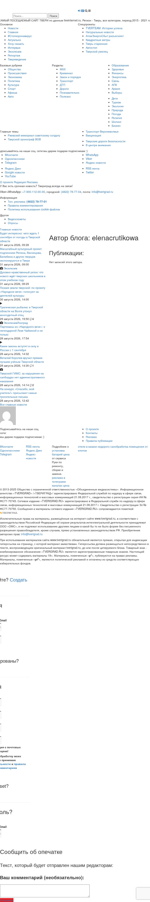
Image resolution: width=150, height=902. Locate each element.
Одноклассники (15, 159)
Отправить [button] (6, 900)
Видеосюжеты (17, 219)
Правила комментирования (25, 205)
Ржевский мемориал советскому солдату (34, 135)
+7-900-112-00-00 (33, 192)
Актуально (14, 40)
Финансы (117, 73)
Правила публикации (99, 441)
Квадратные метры (98, 40)
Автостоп (91, 47)
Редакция (20, 182)
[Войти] (79, 10)
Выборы (117, 92)
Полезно (65, 96)
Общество (14, 69)
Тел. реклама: (27, 201)
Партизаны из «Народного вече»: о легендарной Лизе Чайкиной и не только (22, 330)
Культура (13, 85)
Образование (120, 65)
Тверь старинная (96, 44)
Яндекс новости (96, 162)
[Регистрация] (82, 10)
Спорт (12, 88)
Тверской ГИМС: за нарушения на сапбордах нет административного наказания (22, 377)
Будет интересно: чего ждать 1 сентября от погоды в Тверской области (20, 237)
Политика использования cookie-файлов (34, 209)
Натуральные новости (100, 32)
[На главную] (36, 6)
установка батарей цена (61, 452)
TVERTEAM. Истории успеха (104, 28)
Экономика (15, 77)
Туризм (116, 102)
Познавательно (69, 92)
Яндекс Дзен (13, 168)
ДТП (62, 85)
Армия (116, 88)
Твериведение (17, 59)
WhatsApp (92, 155)
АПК (114, 85)
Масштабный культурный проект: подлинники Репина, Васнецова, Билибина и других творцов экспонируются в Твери (21, 254)
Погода (116, 114)
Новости (13, 28)
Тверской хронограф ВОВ (24, 139)
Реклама (32, 182)
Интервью (14, 47)
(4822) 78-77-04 (71, 192)
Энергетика (119, 77)
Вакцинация (93, 135)
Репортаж (14, 55)
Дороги (64, 88)
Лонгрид (22, 323)
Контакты (91, 433)
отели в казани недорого (94, 446)
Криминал (66, 73)
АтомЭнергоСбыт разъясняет (105, 36)
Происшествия (17, 73)
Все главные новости (13, 404)
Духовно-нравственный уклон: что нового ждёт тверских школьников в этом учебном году (22, 276)
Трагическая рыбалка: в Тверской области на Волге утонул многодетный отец (21, 311)
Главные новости (11, 229)
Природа (117, 110)
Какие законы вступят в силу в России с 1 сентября (19, 348)
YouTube (10, 176)
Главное (13, 32)
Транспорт (66, 81)
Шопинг (116, 122)
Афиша (12, 92)
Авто (11, 96)
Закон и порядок (70, 77)
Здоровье (118, 69)
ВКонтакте (11, 155)
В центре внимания (98, 145)
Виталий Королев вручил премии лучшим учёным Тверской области (22, 360)
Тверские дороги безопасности (105, 141)
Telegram (11, 162)
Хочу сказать (16, 44)
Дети (115, 98)
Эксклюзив (14, 51)
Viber (89, 159)
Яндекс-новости (31, 456)
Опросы (13, 223)
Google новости (15, 172)
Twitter (90, 172)
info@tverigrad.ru (102, 192)
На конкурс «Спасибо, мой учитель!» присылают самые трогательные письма (18, 393)
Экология (118, 106)
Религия (117, 118)
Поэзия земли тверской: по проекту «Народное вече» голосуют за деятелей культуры (22, 291)
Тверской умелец (97, 51)
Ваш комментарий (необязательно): (42, 877)
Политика (14, 81)
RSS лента (92, 168)
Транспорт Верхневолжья (102, 131)
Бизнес (116, 125)
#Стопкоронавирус (20, 36)
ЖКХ (63, 69)
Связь (115, 81)
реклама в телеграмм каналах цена (60, 481)
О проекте (6, 182)
